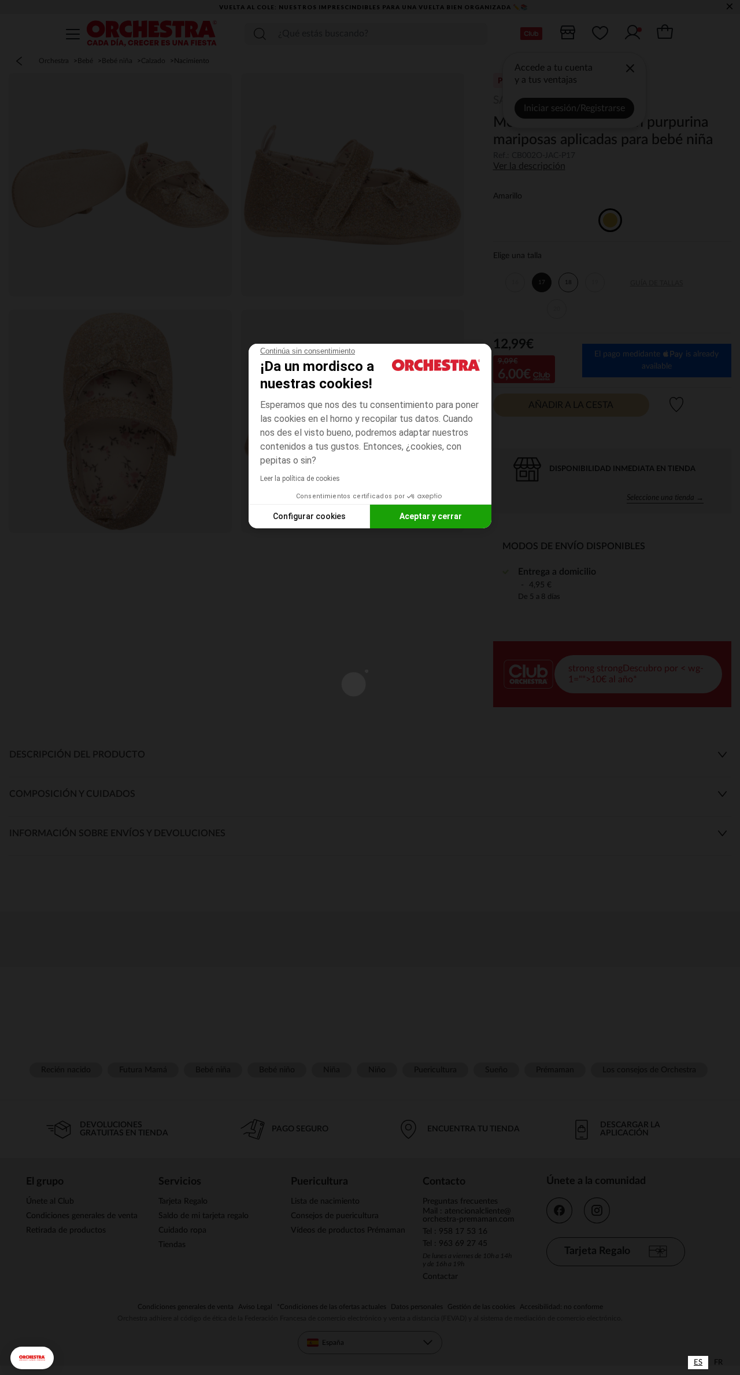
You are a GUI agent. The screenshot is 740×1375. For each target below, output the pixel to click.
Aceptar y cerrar (430, 516)
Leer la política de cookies (300, 479)
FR (718, 1362)
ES (698, 1362)
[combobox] (698, 1362)
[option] (718, 1362)
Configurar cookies (309, 516)
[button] (32, 1358)
